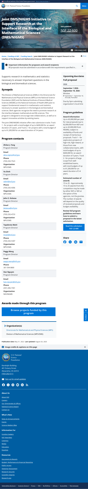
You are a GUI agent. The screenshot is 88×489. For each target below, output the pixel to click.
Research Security (8, 472)
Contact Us (5, 410)
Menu (84, 6)
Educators (5, 447)
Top (84, 333)
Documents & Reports (9, 459)
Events (4, 422)
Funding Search (26, 56)
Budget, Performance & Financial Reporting (17, 462)
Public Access (6, 465)
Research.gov (6, 478)
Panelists (5, 450)
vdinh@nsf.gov (9, 181)
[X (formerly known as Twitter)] (8, 385)
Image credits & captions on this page (21, 347)
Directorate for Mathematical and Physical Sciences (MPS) (29, 330)
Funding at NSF (13, 56)
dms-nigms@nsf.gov (11, 155)
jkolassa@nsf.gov (10, 208)
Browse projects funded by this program (29, 311)
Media (4, 444)
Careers (4, 400)
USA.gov (55, 486)
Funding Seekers (8, 434)
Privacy (33, 486)
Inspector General (23, 486)
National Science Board (10, 407)
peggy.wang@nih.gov (11, 261)
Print (84, 56)
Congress (5, 441)
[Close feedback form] (86, 310)
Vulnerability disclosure (9, 486)
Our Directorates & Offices (11, 404)
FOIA (39, 486)
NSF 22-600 (69, 30)
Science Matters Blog (9, 425)
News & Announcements (10, 419)
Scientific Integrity (8, 475)
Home (4, 56)
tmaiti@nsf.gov (9, 235)
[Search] (77, 6)
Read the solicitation (74, 227)
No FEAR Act (46, 486)
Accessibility (63, 486)
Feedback (86, 317)
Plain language (74, 486)
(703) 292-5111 (7, 374)
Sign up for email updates (15, 379)
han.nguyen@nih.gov (11, 282)
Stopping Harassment (9, 469)
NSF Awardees (7, 438)
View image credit (80, 50)
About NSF (5, 397)
